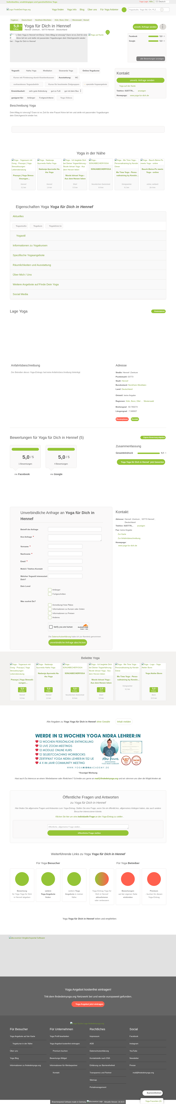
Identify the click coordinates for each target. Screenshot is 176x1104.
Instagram (134, 1043)
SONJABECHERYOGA (101, 169)
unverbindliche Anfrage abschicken (68, 642)
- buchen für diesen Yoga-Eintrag (153, 894)
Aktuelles (18, 216)
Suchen (167, 9)
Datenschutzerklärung (61, 636)
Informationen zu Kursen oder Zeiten (69, 609)
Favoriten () (153, 1101)
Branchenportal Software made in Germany (68, 1102)
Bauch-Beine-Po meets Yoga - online (152, 170)
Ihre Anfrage (26, 537)
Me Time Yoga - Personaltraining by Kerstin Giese (126, 174)
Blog (82, 9)
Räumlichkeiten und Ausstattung (32, 265)
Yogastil (20, 235)
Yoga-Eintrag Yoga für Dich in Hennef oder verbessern (101, 895)
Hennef (125, 381)
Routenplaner (159, 311)
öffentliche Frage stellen (89, 833)
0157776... (129, 91)
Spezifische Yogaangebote (29, 255)
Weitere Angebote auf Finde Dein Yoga (36, 284)
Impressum (94, 1036)
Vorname (24, 546)
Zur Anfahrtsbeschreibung (129, 538)
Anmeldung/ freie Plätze (62, 605)
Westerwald (149, 401)
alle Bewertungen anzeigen (152, 59)
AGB (92, 1043)
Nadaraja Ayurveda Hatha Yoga (49, 170)
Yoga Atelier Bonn (153, 673)
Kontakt (135, 419)
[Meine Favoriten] (124, 9)
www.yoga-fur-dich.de (139, 95)
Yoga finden (58, 9)
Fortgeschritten (59, 594)
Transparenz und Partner (101, 1073)
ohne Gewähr (103, 721)
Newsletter (134, 1058)
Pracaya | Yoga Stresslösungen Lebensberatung (23, 177)
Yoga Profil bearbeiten (59, 1036)
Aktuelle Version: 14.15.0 (114, 1102)
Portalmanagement (98, 1087)
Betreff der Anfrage (29, 529)
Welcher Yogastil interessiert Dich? (33, 578)
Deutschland (127, 389)
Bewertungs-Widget (58, 1058)
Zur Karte (122, 534)
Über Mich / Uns (22, 274)
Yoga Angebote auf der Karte (22, 1036)
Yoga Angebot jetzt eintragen (89, 1004)
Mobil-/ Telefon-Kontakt (31, 569)
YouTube (133, 1051)
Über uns (92, 9)
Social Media (20, 294)
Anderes (56, 617)
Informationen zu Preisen (63, 613)
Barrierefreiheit (153, 1093)
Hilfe (151, 2)
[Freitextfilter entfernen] (162, 9)
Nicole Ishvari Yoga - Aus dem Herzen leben (75, 177)
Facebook (134, 1036)
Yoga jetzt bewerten (142, 462)
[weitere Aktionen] (163, 27)
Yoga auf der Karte (127, 86)
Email (23, 561)
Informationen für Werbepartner (63, 1065)
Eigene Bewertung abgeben (154, 437)
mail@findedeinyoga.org (143, 1073)
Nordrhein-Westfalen (137, 385)
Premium (160, 156)
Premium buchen (60, 1051)
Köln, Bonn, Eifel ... (134, 401)
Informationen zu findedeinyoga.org (25, 1065)
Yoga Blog (14, 1058)
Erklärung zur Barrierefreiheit (102, 1065)
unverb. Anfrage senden (145, 27)
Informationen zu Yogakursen (30, 245)
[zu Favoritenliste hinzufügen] (13, 37)
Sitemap (93, 1080)
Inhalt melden (124, 721)
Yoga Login (143, 2)
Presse (133, 1065)
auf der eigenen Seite (128, 894)
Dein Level (25, 586)
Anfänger (56, 590)
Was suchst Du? (28, 601)
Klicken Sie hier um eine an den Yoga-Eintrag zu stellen (89, 816)
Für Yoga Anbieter (109, 9)
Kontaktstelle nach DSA (100, 1058)
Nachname (25, 554)
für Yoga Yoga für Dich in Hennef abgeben (22, 894)
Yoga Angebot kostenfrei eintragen (65, 1043)
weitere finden (48, 894)
